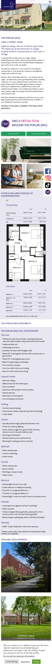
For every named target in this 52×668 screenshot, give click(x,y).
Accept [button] (36, 662)
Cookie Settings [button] (11, 662)
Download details (13, 133)
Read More (25, 662)
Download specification (38, 133)
